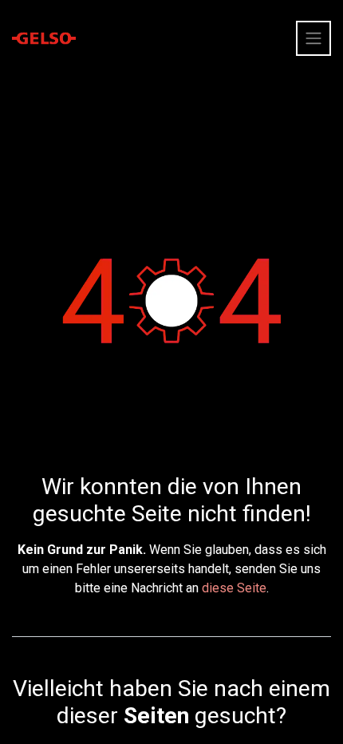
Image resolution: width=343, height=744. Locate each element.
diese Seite (234, 588)
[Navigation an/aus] (313, 39)
